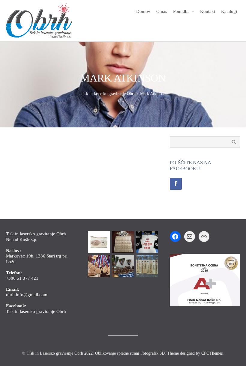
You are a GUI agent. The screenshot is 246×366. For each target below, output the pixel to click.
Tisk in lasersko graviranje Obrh (108, 93)
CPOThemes (212, 353)
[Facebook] (176, 184)
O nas (161, 11)
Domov (143, 11)
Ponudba (181, 11)
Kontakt (207, 11)
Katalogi (229, 11)
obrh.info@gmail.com (26, 294)
